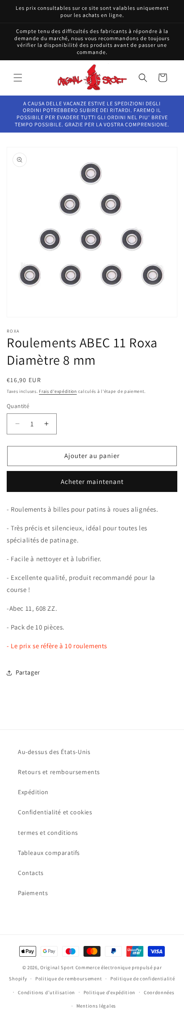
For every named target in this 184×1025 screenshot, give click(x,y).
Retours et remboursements (59, 772)
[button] (18, 78)
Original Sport (57, 967)
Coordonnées (159, 992)
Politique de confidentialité (142, 978)
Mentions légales (96, 1006)
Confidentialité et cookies (55, 812)
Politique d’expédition (109, 992)
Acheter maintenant (92, 481)
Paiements (33, 893)
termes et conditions (48, 833)
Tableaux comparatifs (49, 853)
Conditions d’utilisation (46, 992)
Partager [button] (28, 672)
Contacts (31, 873)
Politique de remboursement (68, 978)
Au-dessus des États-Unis (54, 752)
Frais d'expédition (58, 391)
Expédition (33, 792)
